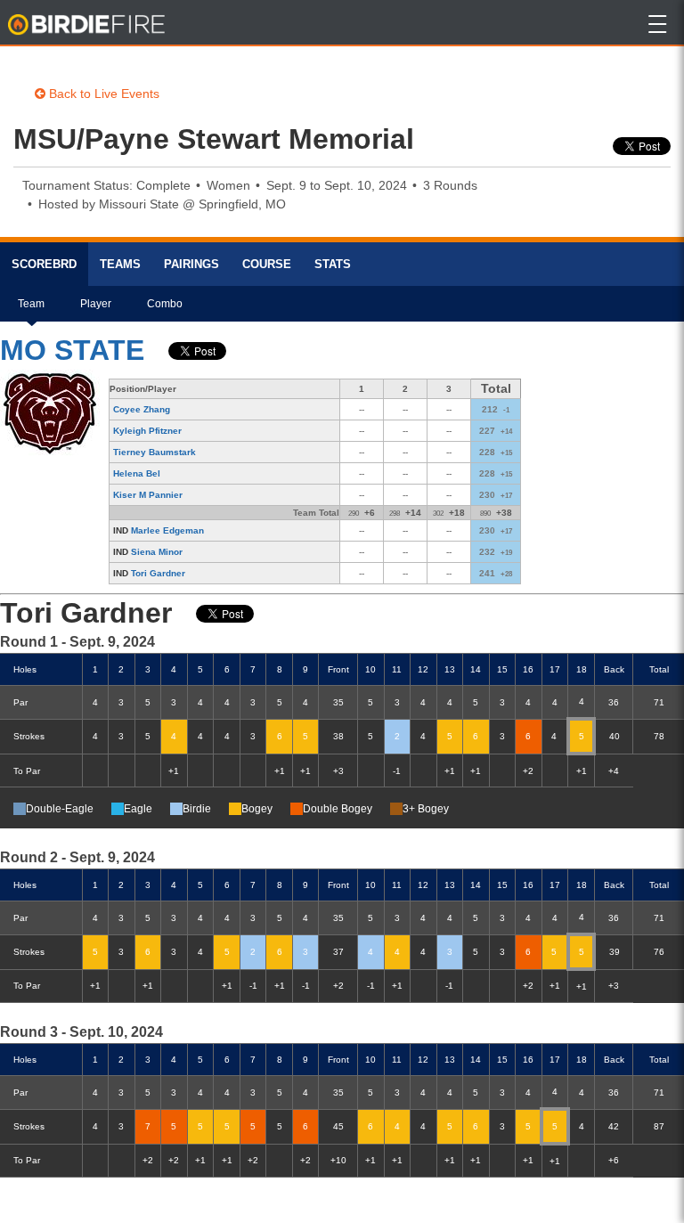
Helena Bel (136, 473)
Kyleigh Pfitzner (147, 431)
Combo (165, 304)
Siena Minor (157, 552)
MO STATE (72, 350)
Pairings (191, 264)
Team (31, 304)
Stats (332, 264)
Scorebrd (44, 264)
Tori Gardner (158, 573)
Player (95, 304)
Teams (120, 264)
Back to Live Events (102, 93)
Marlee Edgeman (167, 530)
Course (266, 264)
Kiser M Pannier (148, 495)
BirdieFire (87, 25)
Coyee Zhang (141, 409)
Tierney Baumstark (154, 452)
